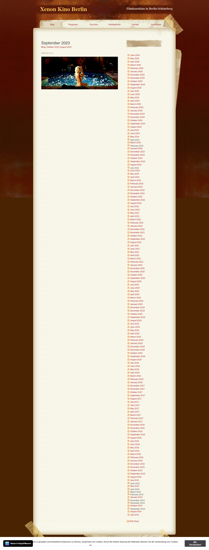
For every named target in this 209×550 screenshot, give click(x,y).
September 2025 (137, 84)
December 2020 (137, 268)
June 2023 (135, 170)
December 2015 (137, 464)
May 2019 (134, 330)
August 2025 (136, 88)
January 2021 (136, 265)
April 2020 (134, 294)
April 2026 (134, 62)
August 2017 (136, 399)
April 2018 (134, 373)
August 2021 (136, 242)
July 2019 (134, 324)
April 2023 (134, 177)
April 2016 (134, 451)
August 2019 (136, 320)
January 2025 (136, 111)
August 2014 (136, 511)
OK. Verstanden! (195, 543)
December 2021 (137, 229)
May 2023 (134, 174)
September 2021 (137, 239)
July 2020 (134, 285)
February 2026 (136, 68)
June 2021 (135, 249)
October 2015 (136, 470)
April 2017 (134, 412)
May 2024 (134, 137)
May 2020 (134, 291)
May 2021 (134, 252)
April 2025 (134, 101)
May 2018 (134, 369)
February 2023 (136, 184)
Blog (52, 24)
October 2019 (136, 314)
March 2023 (135, 180)
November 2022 (137, 193)
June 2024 (135, 133)
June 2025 (135, 94)
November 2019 (137, 311)
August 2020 (136, 281)
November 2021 (137, 232)
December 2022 (137, 190)
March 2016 (135, 454)
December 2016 (137, 425)
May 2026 (134, 58)
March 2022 (135, 219)
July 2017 (134, 402)
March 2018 (135, 376)
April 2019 (134, 333)
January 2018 (136, 382)
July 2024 (134, 130)
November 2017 (137, 389)
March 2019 (135, 337)
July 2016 (134, 441)
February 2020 (136, 301)
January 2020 (136, 304)
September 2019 (137, 317)
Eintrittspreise (115, 24)
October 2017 (136, 392)
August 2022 (136, 203)
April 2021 (134, 255)
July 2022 (134, 206)
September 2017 (137, 395)
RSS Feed (134, 521)
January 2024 (136, 148)
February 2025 (136, 107)
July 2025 (134, 91)
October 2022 (136, 197)
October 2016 (136, 431)
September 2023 (137, 161)
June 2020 (135, 288)
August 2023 (66, 47)
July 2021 (134, 245)
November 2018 (137, 350)
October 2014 (136, 506)
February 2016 (136, 457)
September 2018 (137, 356)
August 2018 (136, 360)
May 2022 (134, 213)
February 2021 (136, 262)
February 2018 (136, 379)
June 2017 (135, 405)
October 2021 (136, 236)
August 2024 (136, 127)
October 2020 (136, 275)
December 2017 (137, 386)
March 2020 (135, 298)
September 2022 (137, 200)
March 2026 (135, 65)
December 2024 (137, 114)
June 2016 (135, 444)
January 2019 (136, 343)
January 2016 (136, 461)
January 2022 (136, 226)
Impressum (156, 24)
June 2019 (135, 327)
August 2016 (136, 438)
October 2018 (136, 353)
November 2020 (137, 272)
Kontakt (135, 24)
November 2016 (137, 428)
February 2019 (136, 340)
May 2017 (134, 408)
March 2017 (135, 415)
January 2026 (136, 71)
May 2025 (134, 97)
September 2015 (137, 474)
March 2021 (135, 258)
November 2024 (137, 117)
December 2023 (137, 152)
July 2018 (134, 363)
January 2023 (136, 187)
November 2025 (137, 78)
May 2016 (134, 448)
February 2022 (136, 223)
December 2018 (137, 346)
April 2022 (134, 216)
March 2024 (135, 142)
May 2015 (134, 486)
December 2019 (137, 307)
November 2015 (137, 467)
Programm (73, 24)
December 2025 (137, 75)
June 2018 (135, 366)
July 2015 (134, 480)
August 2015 (136, 477)
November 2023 (137, 155)
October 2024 (136, 120)
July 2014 (134, 515)
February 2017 (136, 418)
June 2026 (135, 55)
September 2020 (137, 278)
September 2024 (137, 124)
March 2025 (135, 104)
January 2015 (136, 497)
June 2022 (135, 210)
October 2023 (53, 47)
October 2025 (136, 81)
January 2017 (136, 421)
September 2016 (137, 434)
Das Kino (94, 24)
